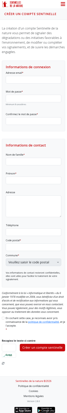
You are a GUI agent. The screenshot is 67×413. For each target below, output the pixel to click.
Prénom (10, 173)
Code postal (13, 240)
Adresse (10, 192)
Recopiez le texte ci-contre (19, 340)
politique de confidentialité (43, 322)
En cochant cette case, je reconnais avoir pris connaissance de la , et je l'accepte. (35, 321)
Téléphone (12, 225)
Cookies (33, 391)
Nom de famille (14, 154)
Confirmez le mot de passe (21, 114)
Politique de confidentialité (33, 386)
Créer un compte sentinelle (42, 347)
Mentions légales (34, 396)
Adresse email (14, 73)
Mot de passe (14, 91)
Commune (12, 255)
